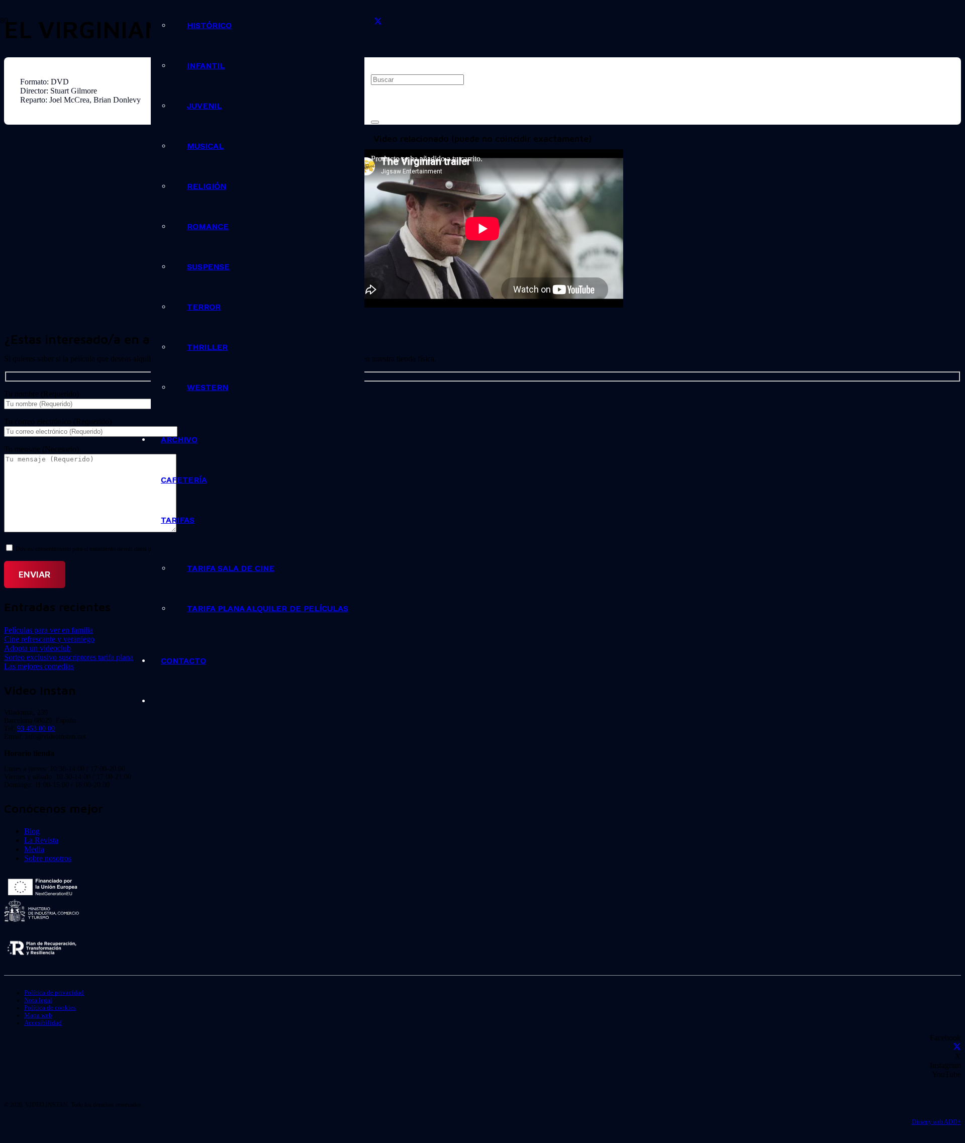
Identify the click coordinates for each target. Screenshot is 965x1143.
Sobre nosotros (47, 858)
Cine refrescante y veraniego (49, 639)
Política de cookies (50, 1007)
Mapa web (38, 1015)
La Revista (41, 840)
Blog (32, 831)
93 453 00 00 (36, 728)
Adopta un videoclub (37, 648)
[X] (378, 22)
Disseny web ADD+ (936, 1121)
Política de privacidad (54, 992)
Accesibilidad (43, 1022)
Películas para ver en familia (48, 630)
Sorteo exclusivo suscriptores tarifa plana (68, 657)
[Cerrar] (375, 122)
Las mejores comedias (39, 666)
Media (34, 849)
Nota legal (38, 1000)
